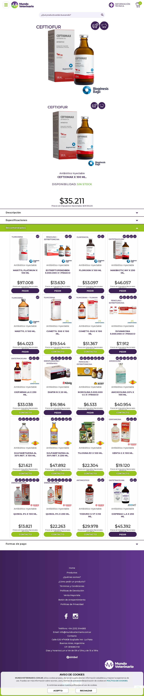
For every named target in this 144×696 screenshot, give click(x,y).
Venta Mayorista (72, 595)
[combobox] (69, 15)
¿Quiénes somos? (72, 577)
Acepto (58, 690)
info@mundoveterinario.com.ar (75, 632)
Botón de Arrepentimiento (72, 600)
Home (72, 568)
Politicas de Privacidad (71, 604)
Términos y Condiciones (72, 586)
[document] (72, 683)
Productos (72, 572)
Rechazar (86, 690)
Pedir (25, 290)
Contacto (57, 351)
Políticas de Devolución (72, 590)
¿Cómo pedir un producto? (71, 581)
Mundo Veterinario (22, 4)
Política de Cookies (117, 681)
